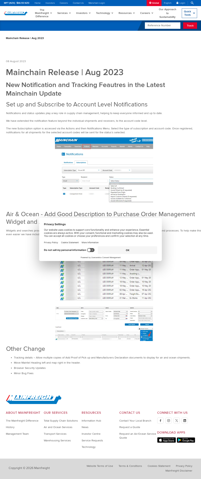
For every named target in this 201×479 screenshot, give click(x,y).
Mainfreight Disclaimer (178, 470)
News (85, 427)
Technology (103, 13)
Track (190, 25)
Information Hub (91, 420)
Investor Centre (91, 433)
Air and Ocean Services (58, 427)
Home (38, 3)
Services (62, 13)
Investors (50, 3)
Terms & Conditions (130, 466)
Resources (125, 13)
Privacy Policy (184, 466)
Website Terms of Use (100, 466)
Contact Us (78, 3)
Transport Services (55, 433)
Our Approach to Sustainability (167, 13)
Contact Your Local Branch (135, 420)
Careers (64, 3)
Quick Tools (187, 13)
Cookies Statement (159, 466)
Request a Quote (129, 427)
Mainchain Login (97, 3)
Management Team (17, 433)
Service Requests (92, 440)
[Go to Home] (34, 403)
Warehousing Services (57, 440)
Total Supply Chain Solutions (61, 420)
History (10, 427)
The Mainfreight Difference (42, 13)
